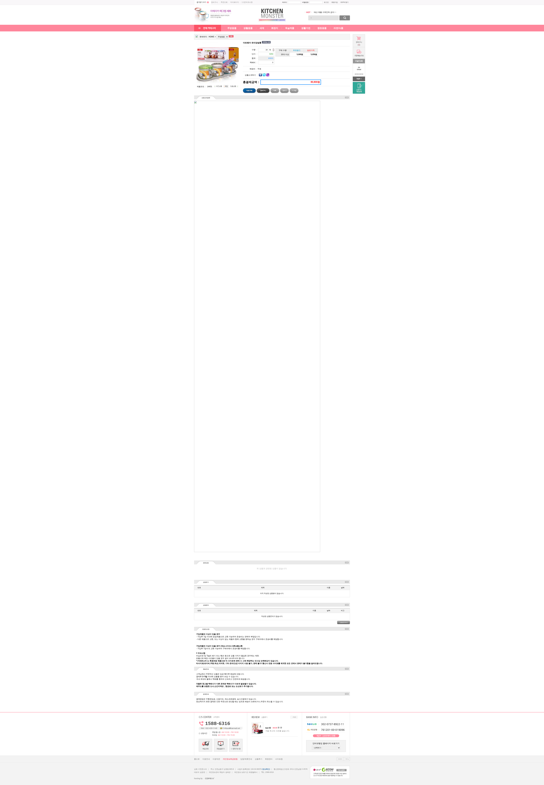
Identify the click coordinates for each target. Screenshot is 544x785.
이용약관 (216, 759)
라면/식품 (338, 28)
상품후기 (258, 759)
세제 (262, 28)
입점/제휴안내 (246, 759)
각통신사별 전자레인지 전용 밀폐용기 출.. (331, 12)
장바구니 (214, 2)
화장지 (274, 28)
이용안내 (206, 759)
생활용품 (248, 28)
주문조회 (224, 2)
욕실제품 (289, 28)
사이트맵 (279, 759)
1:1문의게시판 (247, 2)
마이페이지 (234, 2)
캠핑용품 (322, 28)
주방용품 (231, 28)
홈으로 (197, 759)
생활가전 (305, 28)
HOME (211, 37)
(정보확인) (266, 769)
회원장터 (268, 759)
